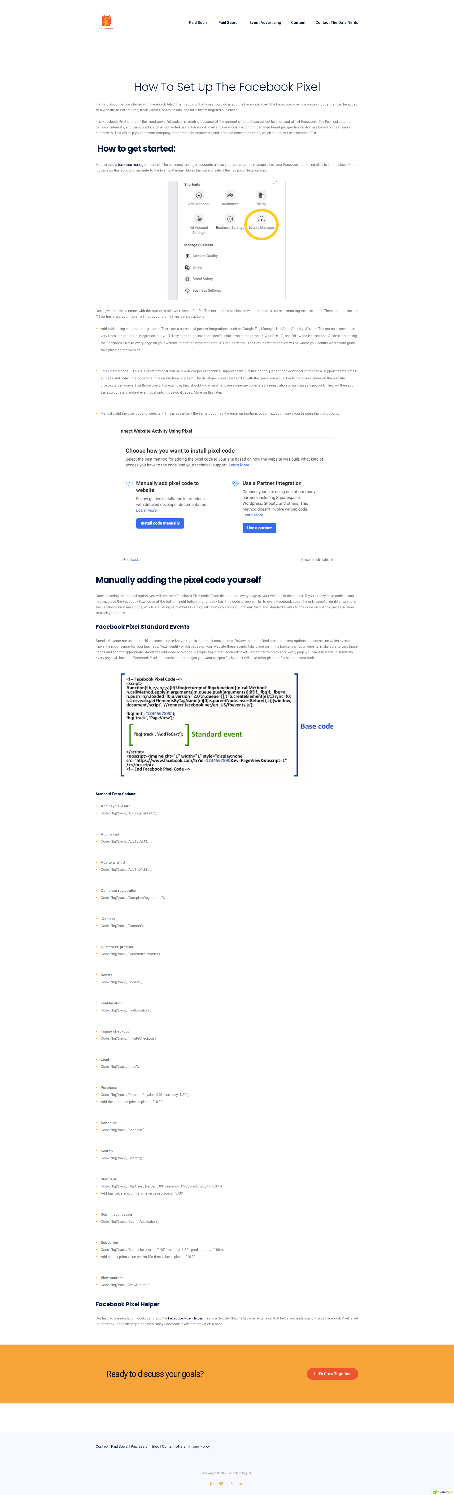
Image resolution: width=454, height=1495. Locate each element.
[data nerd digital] (107, 22)
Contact (102, 1446)
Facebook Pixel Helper (185, 1318)
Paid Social (199, 22)
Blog (155, 1446)
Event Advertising (265, 22)
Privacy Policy (199, 1446)
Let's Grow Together (332, 1374)
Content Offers (174, 1446)
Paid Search (229, 22)
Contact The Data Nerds (336, 22)
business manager (132, 165)
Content (298, 22)
